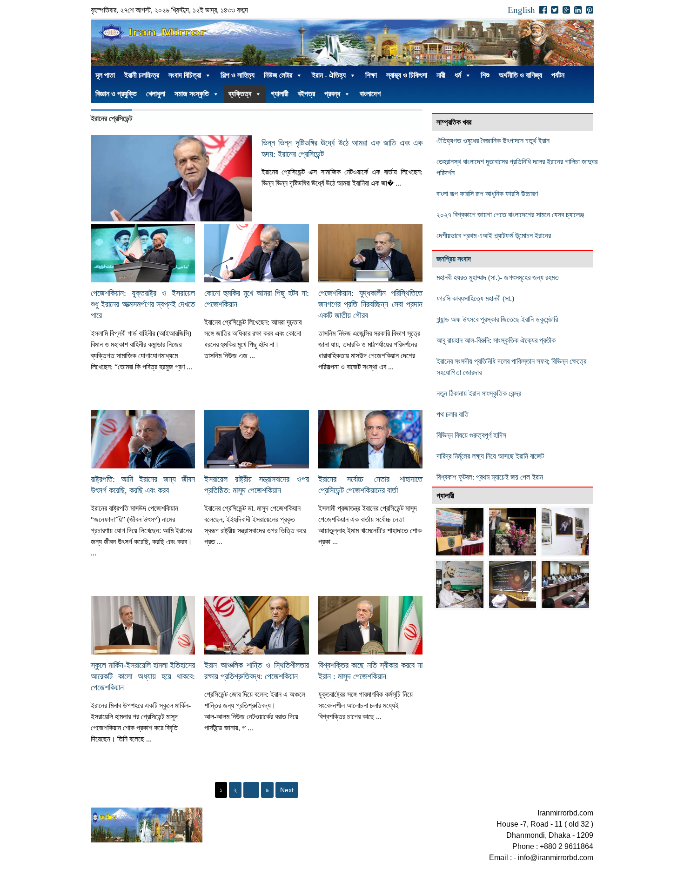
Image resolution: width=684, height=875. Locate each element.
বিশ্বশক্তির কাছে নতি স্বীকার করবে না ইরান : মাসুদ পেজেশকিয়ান (370, 671)
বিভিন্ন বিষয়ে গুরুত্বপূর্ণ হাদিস (471, 435)
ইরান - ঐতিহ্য (329, 75)
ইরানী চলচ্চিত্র (141, 75)
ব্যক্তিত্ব (239, 94)
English (521, 10)
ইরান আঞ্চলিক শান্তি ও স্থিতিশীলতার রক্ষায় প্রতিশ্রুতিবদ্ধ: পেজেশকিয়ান (256, 671)
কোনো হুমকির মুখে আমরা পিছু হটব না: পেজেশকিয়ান (256, 298)
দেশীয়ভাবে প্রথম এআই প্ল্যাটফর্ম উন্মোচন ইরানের (493, 236)
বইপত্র (306, 94)
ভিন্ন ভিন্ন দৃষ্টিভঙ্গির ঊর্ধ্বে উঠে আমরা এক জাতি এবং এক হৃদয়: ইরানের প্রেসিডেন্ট (342, 148)
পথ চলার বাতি (452, 414)
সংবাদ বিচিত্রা (184, 75)
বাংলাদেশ (370, 94)
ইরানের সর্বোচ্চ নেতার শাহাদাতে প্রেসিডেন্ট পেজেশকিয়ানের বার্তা (370, 484)
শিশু (485, 75)
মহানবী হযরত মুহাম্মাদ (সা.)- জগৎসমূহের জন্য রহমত (497, 277)
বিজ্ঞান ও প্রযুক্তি (116, 94)
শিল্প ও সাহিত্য (238, 75)
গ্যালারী (279, 94)
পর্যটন (557, 75)
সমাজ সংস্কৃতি (191, 94)
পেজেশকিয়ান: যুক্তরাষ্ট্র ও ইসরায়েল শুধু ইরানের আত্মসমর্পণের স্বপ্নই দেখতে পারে (143, 304)
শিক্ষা (371, 75)
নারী (440, 75)
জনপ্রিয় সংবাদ (453, 259)
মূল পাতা (105, 75)
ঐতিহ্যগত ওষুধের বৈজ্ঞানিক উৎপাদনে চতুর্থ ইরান (493, 141)
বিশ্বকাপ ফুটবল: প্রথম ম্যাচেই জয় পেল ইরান (489, 477)
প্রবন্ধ (332, 94)
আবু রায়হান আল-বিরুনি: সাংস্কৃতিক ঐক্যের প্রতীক (496, 340)
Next (287, 790)
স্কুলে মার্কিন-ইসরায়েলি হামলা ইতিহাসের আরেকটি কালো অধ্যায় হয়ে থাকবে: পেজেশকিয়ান (143, 676)
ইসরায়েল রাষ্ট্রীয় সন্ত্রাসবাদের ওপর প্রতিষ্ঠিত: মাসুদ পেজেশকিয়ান (256, 484)
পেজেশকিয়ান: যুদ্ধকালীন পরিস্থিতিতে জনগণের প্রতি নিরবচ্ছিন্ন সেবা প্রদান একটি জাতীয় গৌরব (370, 304)
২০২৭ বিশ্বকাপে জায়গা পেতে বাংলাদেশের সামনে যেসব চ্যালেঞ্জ (510, 215)
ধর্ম (458, 75)
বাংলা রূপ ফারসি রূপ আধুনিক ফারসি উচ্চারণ (487, 194)
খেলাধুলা (155, 94)
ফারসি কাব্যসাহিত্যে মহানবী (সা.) (475, 298)
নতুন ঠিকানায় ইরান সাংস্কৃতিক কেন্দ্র (478, 393)
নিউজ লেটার (278, 75)
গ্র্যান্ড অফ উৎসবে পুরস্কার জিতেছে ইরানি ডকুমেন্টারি (498, 319)
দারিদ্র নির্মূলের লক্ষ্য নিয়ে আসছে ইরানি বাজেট (490, 456)
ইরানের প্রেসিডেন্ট (111, 118)
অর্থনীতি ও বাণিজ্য (520, 75)
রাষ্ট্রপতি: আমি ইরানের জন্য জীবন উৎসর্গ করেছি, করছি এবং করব (143, 484)
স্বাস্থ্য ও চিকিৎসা (406, 75)
